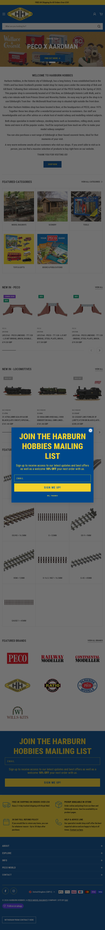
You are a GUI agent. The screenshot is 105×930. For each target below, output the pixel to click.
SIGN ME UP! (52, 487)
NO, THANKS (52, 496)
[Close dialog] (90, 430)
